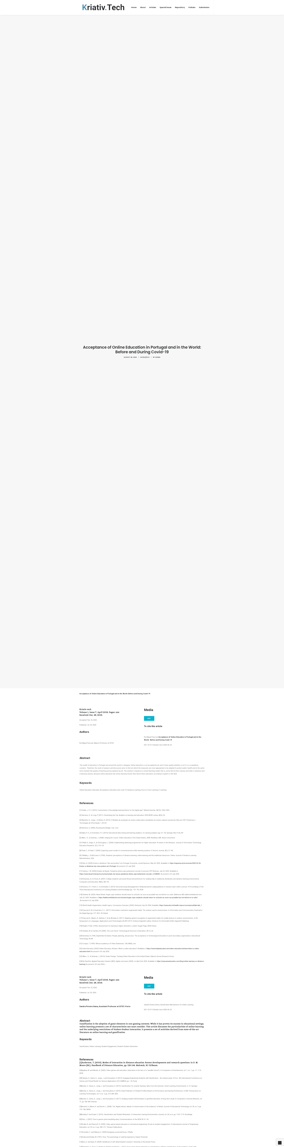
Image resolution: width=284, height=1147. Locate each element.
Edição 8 (145, 357)
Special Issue (165, 7)
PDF (149, 718)
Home (134, 7)
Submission (204, 7)
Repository (180, 7)
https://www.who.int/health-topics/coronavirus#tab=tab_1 (180, 905)
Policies (191, 7)
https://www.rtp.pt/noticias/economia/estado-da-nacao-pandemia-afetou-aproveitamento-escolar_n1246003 (119, 874)
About (143, 7)
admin (157, 357)
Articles (152, 7)
